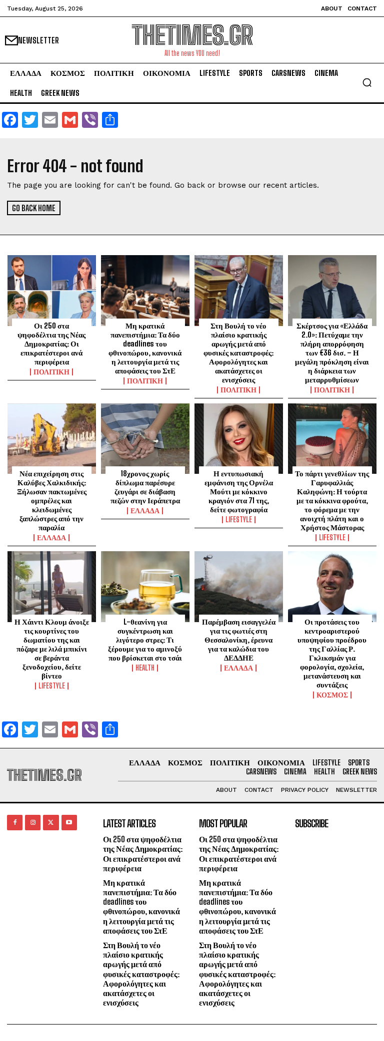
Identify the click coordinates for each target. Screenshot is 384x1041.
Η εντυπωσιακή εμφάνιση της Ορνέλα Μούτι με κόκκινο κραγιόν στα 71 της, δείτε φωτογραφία (238, 491)
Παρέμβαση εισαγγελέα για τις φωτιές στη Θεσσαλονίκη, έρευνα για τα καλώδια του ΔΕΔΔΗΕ (239, 639)
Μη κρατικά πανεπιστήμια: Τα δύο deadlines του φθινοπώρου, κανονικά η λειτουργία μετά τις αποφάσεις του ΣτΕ (145, 348)
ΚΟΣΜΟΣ (332, 695)
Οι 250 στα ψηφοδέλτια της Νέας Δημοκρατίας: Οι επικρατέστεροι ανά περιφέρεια (52, 343)
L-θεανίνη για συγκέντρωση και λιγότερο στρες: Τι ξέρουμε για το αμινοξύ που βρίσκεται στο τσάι (145, 639)
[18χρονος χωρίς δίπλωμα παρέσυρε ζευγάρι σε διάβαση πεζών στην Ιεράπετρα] (145, 438)
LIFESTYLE (239, 519)
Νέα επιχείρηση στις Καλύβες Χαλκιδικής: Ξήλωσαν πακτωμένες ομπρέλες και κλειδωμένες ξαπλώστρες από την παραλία (51, 500)
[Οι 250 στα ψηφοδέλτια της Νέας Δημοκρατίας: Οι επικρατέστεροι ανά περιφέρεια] (52, 290)
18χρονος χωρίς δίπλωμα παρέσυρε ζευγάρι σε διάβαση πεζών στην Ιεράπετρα (145, 487)
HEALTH (145, 668)
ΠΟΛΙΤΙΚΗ (52, 371)
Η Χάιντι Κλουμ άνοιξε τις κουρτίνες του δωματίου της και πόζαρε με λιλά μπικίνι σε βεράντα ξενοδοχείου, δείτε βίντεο (51, 648)
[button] (367, 82)
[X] (50, 822)
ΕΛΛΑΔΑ (51, 537)
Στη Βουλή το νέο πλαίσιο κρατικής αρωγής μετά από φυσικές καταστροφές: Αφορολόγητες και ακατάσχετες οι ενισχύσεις (239, 352)
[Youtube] (69, 822)
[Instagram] (32, 822)
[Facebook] (14, 822)
